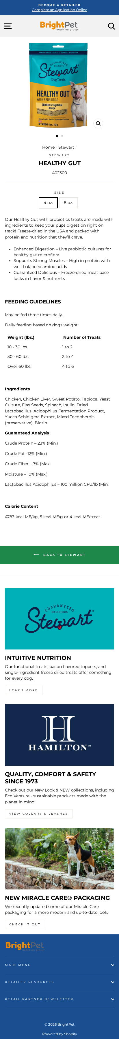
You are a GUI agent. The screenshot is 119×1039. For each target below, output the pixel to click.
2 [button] (62, 136)
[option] (59, 7)
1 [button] (57, 136)
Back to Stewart (64, 555)
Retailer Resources (29, 982)
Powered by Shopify (59, 1034)
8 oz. (68, 202)
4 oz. (48, 202)
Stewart (66, 147)
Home (48, 147)
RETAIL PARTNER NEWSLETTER (39, 999)
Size (59, 192)
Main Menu (18, 965)
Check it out (25, 924)
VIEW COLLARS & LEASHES (38, 814)
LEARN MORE (23, 690)
